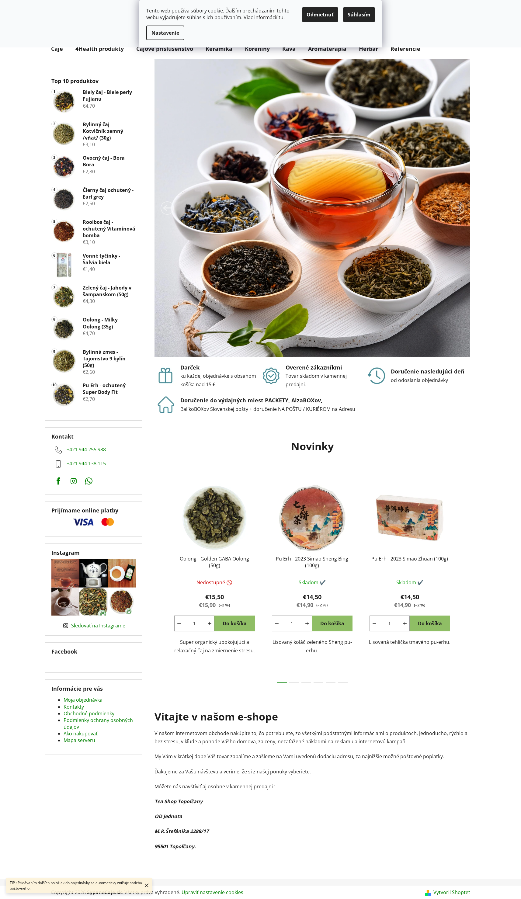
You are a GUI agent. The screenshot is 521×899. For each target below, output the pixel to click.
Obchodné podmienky (89, 713)
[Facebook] (58, 481)
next (465, 581)
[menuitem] (57, 48)
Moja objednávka (83, 699)
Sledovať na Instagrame (98, 625)
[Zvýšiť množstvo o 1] (209, 623)
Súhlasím (359, 14)
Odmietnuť (320, 14)
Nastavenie (165, 33)
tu (281, 17)
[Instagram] (74, 481)
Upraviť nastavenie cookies (212, 892)
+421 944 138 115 (86, 463)
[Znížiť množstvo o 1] (179, 623)
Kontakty (74, 706)
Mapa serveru (79, 740)
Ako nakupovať (81, 733)
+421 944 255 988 (86, 449)
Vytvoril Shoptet (451, 892)
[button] (167, 208)
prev (159, 581)
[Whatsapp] (89, 481)
